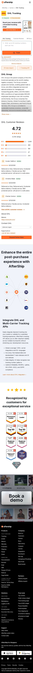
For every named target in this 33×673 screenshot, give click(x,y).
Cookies (21, 665)
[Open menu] (29, 2)
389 (29, 145)
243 (29, 155)
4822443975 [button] (7, 57)
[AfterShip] (8, 2)
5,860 (30, 141)
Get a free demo (11, 29)
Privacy (3, 665)
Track (18, 53)
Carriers (11, 8)
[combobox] (16, 227)
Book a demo (16, 498)
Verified (19, 161)
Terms (9, 665)
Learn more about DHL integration (14, 374)
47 (29, 152)
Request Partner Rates (16, 237)
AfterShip (4, 8)
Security (14, 665)
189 (29, 148)
